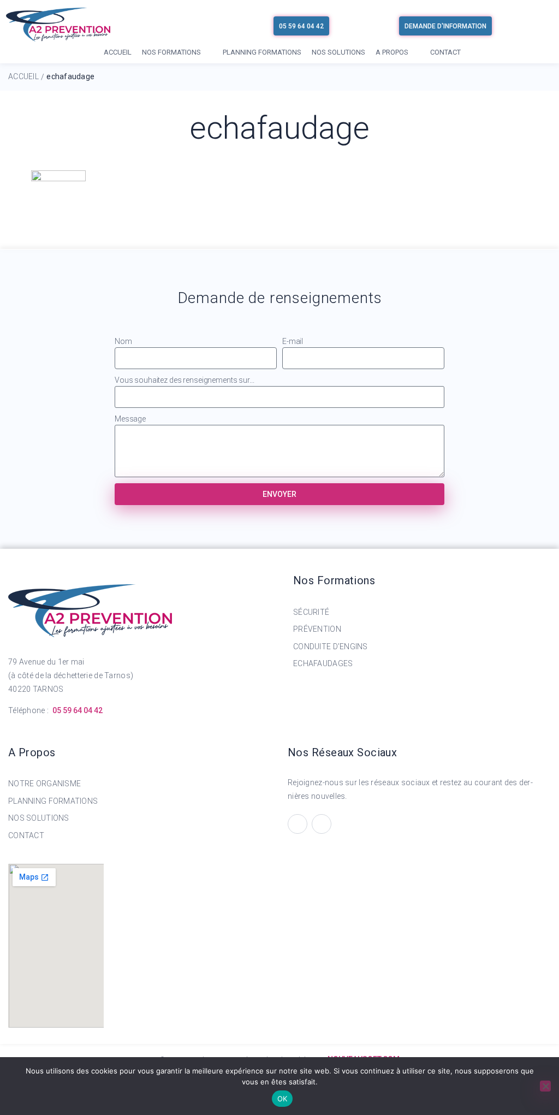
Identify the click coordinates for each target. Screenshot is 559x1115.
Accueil (23, 76)
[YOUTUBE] (321, 824)
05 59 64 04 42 (77, 710)
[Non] (545, 1086)
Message (130, 418)
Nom (123, 341)
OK (282, 1098)
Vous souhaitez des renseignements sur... (184, 380)
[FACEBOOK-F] (297, 824)
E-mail (292, 341)
